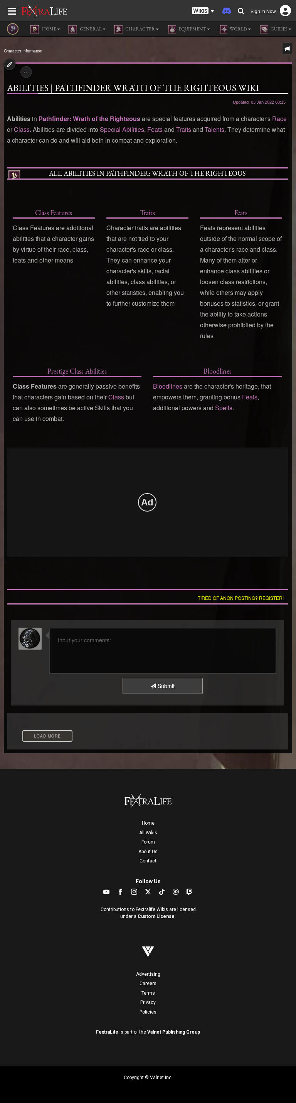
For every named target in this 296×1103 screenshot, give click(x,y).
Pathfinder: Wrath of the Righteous (89, 118)
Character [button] (139, 29)
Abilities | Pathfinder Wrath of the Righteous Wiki (133, 88)
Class (22, 129)
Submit (165, 686)
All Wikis (148, 832)
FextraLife (107, 1032)
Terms (148, 993)
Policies (148, 1012)
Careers (148, 983)
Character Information (23, 51)
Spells (223, 407)
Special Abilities (122, 129)
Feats (155, 129)
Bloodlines (218, 371)
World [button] (238, 29)
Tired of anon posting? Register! (241, 597)
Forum (148, 842)
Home (148, 823)
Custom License (156, 916)
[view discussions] (287, 48)
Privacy (148, 1002)
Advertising (148, 974)
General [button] (90, 29)
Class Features (53, 212)
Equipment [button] (192, 29)
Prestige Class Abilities (77, 371)
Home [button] (48, 29)
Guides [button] (279, 29)
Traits (183, 129)
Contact (148, 861)
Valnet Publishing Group (173, 1032)
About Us (148, 851)
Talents (214, 129)
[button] (203, 11)
